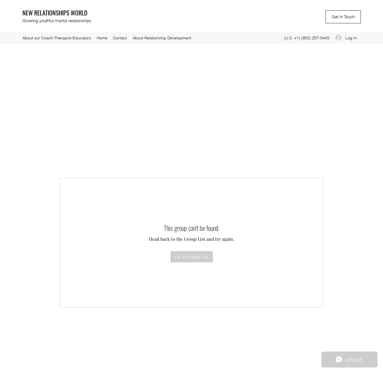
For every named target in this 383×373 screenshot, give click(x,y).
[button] (343, 16)
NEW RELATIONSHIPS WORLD (54, 12)
